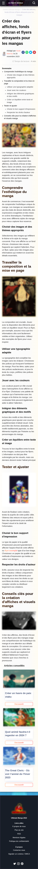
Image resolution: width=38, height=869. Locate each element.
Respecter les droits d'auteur (18, 112)
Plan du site (19, 830)
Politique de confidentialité (19, 841)
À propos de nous (19, 826)
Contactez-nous (19, 850)
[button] (3, 3)
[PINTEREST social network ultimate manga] (22, 863)
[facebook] (23, 53)
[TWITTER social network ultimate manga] (14, 863)
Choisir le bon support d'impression (21, 109)
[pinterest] (34, 53)
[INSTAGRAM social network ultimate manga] (18, 863)
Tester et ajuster (10, 106)
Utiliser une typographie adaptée (20, 87)
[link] (19, 704)
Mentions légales (19, 838)
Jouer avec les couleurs (16, 90)
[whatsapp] (26, 53)
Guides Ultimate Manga (11, 9)
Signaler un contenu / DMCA (19, 854)
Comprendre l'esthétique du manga (18, 72)
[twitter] (30, 53)
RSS (19, 834)
